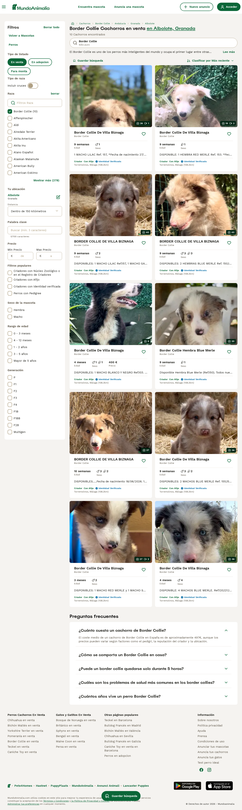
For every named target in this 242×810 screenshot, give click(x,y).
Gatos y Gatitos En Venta (73, 715)
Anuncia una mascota (129, 7)
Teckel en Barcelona (118, 720)
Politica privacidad (210, 725)
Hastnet (41, 785)
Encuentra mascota (91, 7)
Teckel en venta (18, 746)
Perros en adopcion (117, 756)
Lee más (229, 52)
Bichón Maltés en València (122, 731)
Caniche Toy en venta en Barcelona (121, 748)
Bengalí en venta (67, 736)
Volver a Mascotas (21, 35)
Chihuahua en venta (21, 720)
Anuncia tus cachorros (213, 752)
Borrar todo (51, 27)
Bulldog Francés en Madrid (122, 725)
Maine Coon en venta (70, 741)
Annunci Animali (108, 785)
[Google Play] (187, 785)
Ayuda (202, 731)
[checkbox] (10, 111)
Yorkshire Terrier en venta (25, 731)
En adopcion (40, 62)
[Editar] (58, 197)
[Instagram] (209, 770)
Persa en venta (66, 746)
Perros (13, 44)
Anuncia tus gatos (210, 757)
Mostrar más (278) (46, 180)
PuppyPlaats (59, 785)
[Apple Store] (219, 785)
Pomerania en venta (21, 736)
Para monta (19, 71)
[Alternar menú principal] (4, 7)
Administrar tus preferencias (23, 804)
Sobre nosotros (208, 720)
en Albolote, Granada (171, 28)
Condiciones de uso (211, 741)
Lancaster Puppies (136, 785)
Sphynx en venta (67, 731)
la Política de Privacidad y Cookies (90, 801)
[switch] (33, 86)
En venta (17, 62)
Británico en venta (68, 725)
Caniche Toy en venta (22, 752)
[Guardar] (143, 134)
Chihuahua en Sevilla (118, 736)
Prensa (202, 736)
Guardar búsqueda (90, 60)
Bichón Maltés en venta (24, 725)
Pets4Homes (23, 785)
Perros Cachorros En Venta (26, 715)
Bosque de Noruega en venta (76, 720)
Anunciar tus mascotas (213, 746)
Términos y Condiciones (56, 801)
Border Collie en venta (23, 741)
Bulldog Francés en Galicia (122, 741)
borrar (55, 93)
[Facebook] (201, 770)
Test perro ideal (208, 762)
